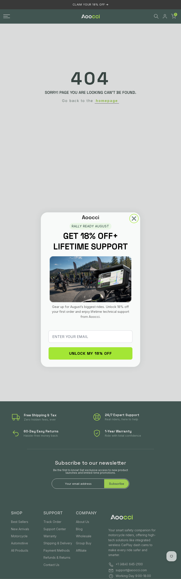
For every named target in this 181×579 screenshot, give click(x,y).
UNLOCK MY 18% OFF (90, 353)
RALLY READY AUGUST (90, 226)
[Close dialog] (134, 218)
